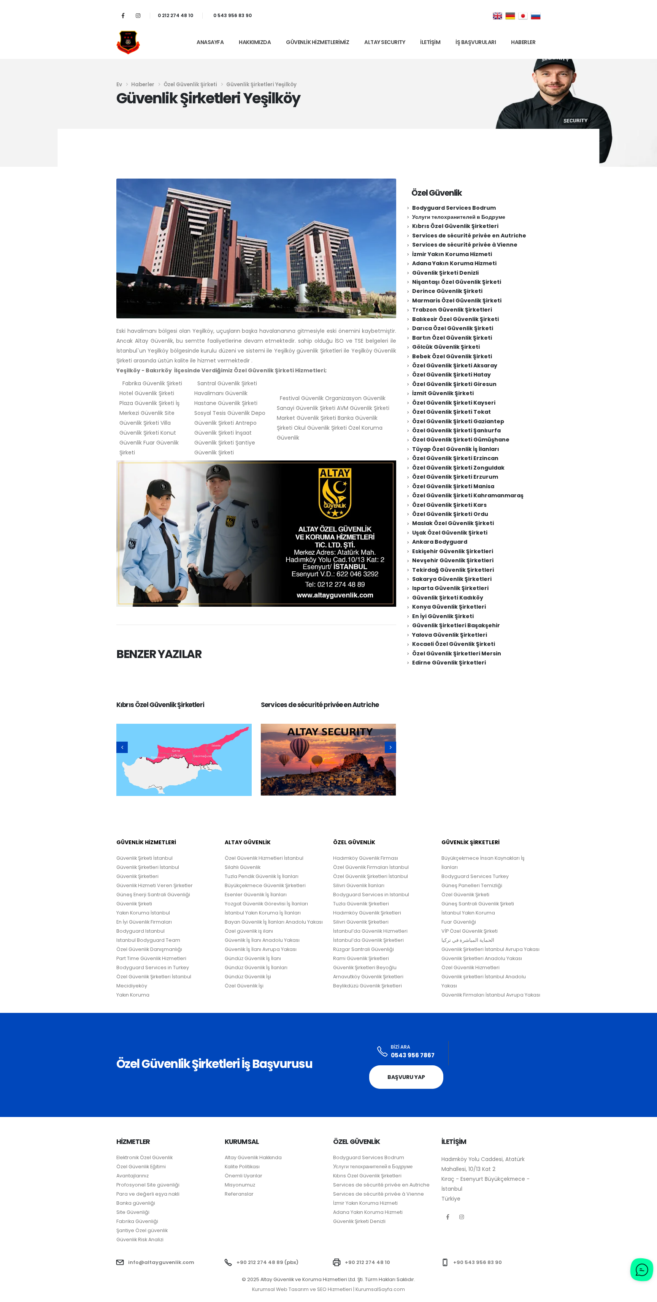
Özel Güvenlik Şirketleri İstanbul (370, 876)
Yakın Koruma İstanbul (143, 913)
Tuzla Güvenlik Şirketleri (361, 903)
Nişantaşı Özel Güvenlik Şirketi (456, 282)
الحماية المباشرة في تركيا (467, 940)
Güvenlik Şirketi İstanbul (144, 858)
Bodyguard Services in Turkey (152, 967)
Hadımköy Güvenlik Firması (365, 858)
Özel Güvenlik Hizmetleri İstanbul (264, 858)
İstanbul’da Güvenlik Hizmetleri (370, 931)
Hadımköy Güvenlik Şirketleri (367, 913)
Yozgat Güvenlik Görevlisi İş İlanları (266, 903)
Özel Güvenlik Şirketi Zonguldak (458, 467)
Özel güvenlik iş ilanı (249, 931)
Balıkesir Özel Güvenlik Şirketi (455, 319)
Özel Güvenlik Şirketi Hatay (451, 374)
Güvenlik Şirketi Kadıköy (447, 597)
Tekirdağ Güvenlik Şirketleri (453, 570)
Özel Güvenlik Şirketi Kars (449, 505)
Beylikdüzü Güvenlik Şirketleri (367, 985)
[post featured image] (184, 760)
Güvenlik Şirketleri (137, 876)
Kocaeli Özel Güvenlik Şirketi (453, 644)
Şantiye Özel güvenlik (142, 1230)
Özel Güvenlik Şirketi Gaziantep (458, 421)
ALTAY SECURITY (384, 42)
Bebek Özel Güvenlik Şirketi (452, 356)
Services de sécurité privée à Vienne (464, 244)
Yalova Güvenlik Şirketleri (449, 635)
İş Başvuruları (475, 42)
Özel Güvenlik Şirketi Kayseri (453, 403)
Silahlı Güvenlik (242, 867)
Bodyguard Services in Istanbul (371, 894)
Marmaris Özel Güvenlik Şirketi (456, 300)
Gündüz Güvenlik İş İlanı (253, 958)
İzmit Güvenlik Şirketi (443, 393)
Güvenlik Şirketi (134, 903)
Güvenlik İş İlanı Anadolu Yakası (262, 940)
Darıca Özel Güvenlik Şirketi (452, 328)
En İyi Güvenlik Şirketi (443, 616)
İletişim (430, 42)
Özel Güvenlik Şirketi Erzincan (455, 458)
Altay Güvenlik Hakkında (253, 1157)
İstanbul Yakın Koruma (468, 913)
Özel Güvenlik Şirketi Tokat (451, 412)
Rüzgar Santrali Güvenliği (363, 949)
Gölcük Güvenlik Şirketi (446, 347)
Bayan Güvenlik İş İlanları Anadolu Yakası (274, 922)
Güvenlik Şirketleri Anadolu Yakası (481, 958)
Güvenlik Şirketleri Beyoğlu (365, 967)
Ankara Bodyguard (439, 542)
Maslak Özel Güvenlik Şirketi (453, 523)
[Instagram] (138, 15)
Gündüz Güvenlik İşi (248, 976)
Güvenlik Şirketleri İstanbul (147, 867)
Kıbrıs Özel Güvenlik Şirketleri (160, 704)
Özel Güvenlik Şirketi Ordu (450, 514)
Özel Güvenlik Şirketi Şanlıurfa (456, 430)
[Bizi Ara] (383, 1052)
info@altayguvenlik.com (161, 1262)
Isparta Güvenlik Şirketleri (450, 588)
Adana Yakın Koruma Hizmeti (454, 263)
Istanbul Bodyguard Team (148, 940)
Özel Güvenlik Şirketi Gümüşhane (460, 439)
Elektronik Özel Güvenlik (144, 1157)
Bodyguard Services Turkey (475, 876)
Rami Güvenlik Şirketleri (361, 958)
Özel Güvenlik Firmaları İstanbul (371, 867)
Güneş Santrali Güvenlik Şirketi (477, 903)
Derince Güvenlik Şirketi (447, 291)
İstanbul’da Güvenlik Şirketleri (368, 940)
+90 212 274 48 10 (367, 1262)
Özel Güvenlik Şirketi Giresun (454, 384)
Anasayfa (210, 42)
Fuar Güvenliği (458, 922)
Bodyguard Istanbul (140, 931)
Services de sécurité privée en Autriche (320, 704)
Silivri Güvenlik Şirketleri (361, 922)
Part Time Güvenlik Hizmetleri (151, 958)
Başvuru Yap (406, 1077)
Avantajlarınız (132, 1175)
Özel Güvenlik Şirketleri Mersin (456, 653)
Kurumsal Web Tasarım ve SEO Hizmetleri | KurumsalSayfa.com (328, 1289)
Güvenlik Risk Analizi (139, 1239)
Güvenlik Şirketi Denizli (445, 273)
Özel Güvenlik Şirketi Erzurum (455, 477)
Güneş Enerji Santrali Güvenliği (153, 894)
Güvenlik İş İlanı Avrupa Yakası (261, 949)
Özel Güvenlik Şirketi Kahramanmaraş (468, 495)
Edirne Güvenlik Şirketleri (449, 662)
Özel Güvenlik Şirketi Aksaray (454, 365)
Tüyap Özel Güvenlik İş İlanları (455, 449)
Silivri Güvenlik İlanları (358, 885)
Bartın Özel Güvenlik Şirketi (452, 338)
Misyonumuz (240, 1185)
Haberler (523, 42)
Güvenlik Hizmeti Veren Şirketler (154, 885)
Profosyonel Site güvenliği (147, 1185)
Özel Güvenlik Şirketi (465, 894)
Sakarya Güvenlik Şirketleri (452, 579)
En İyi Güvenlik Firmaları (144, 922)
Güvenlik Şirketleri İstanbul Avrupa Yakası (490, 949)
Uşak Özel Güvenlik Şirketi (449, 532)
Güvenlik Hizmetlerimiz (317, 42)
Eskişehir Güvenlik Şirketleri (452, 551)
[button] (122, 747)
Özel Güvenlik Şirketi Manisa (453, 486)
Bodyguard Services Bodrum (454, 208)
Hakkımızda (255, 42)
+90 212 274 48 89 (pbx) (267, 1262)
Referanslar (239, 1194)
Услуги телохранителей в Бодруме (458, 217)
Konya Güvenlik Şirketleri (449, 607)
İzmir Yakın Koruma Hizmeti (452, 254)
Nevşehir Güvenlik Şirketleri (453, 560)
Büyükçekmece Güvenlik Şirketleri (265, 885)
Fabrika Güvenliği (137, 1221)
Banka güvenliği (135, 1203)
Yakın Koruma (132, 995)
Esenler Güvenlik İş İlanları (256, 894)
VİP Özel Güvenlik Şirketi (469, 931)
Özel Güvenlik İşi (244, 985)
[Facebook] (123, 15)
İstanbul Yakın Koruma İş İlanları (263, 913)
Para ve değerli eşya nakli (147, 1194)
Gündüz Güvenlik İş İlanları (256, 967)
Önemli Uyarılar (243, 1175)
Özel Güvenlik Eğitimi (141, 1166)
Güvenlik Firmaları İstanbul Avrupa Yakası (490, 995)
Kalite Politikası (242, 1166)
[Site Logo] (128, 42)
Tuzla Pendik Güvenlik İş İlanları (261, 876)
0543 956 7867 (413, 1055)
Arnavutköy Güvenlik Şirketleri (368, 976)
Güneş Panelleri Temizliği (471, 885)
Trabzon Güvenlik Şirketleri (452, 309)
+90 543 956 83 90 (477, 1262)
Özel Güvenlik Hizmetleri (470, 967)
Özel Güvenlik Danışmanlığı (149, 949)
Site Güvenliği (132, 1212)
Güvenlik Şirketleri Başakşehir (456, 625)
